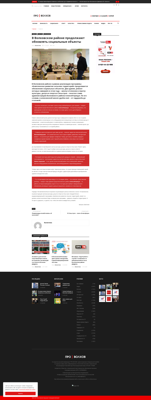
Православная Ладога (84, 23)
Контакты (84, 6)
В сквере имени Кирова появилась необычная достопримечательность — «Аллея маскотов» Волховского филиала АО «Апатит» (74, 1)
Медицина (79, 305)
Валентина (38, 45)
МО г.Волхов (80, 308)
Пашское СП (80, 314)
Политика (79, 316)
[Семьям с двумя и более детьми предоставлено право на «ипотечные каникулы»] (102, 295)
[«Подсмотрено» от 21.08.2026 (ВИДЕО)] (109, 295)
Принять (20, 393)
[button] (116, 2)
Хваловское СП (81, 338)
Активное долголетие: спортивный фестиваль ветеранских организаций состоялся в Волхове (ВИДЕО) (40, 260)
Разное (96, 23)
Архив (77, 6)
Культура (71, 23)
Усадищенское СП (81, 336)
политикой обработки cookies (27, 389)
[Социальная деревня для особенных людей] (57, 286)
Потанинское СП (81, 319)
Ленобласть (44, 23)
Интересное (80, 294)
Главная (46, 6)
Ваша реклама (56, 6)
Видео (103, 23)
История (79, 297)
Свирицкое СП (80, 327)
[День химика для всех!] (57, 301)
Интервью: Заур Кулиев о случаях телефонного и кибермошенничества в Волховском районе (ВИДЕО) (80, 260)
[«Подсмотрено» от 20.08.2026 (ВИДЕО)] (109, 301)
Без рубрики (80, 283)
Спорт (63, 23)
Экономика (80, 341)
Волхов (35, 23)
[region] (20, 389)
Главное (40, 29)
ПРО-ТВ (110, 23)
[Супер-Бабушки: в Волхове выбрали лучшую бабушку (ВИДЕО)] (57, 294)
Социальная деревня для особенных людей (68, 285)
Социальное (54, 23)
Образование (47, 34)
